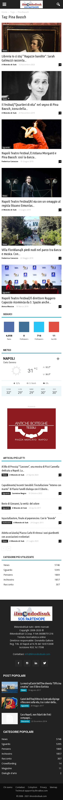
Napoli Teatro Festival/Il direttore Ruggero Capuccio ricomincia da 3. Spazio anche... (28, 300)
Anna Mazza (8, 306)
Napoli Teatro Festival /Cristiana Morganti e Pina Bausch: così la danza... (29, 155)
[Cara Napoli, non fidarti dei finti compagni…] (10, 718)
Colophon (32, 787)
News (5, 50)
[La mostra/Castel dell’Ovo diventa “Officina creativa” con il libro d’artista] (10, 687)
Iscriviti (54, 323)
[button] (58, 4)
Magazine (7, 768)
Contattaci (20, 787)
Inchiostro (7, 522)
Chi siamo (7, 787)
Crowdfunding (9, 763)
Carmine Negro (19, 493)
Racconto (9, 584)
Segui (24, 323)
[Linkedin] (36, 663)
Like (9, 323)
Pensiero (8, 574)
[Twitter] (44, 663)
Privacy (43, 787)
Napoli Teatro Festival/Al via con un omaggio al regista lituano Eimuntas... (31, 203)
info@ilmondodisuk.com (37, 654)
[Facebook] (18, 663)
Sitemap (53, 787)
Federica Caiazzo (10, 161)
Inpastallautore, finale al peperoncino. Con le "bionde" (29, 518)
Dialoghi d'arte (9, 773)
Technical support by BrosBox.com (32, 790)
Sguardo (6, 147)
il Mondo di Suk (9, 64)
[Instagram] (27, 663)
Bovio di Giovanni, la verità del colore (20, 503)
